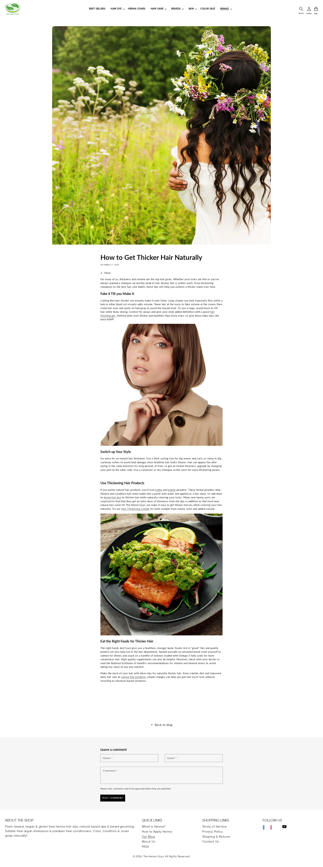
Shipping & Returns (216, 836)
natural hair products (133, 676)
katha (158, 489)
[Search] (301, 9)
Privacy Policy (212, 831)
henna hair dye (112, 497)
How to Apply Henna (157, 831)
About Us (148, 841)
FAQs (145, 846)
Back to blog (163, 725)
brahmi (172, 489)
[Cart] (316, 9)
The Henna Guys (153, 856)
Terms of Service (214, 826)
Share (107, 272)
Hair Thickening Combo (135, 508)
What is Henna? (153, 826)
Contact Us (210, 841)
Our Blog (148, 836)
